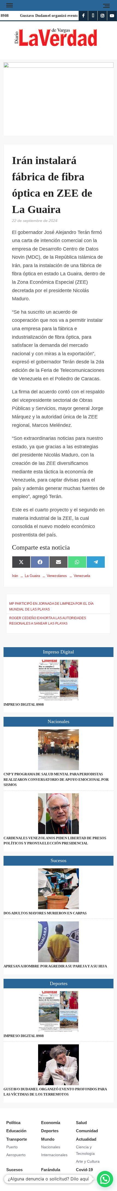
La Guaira (32, 576)
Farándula (50, 1169)
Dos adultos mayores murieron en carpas (45, 913)
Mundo (47, 1139)
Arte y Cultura (88, 1161)
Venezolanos (57, 576)
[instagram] (102, 15)
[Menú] (9, 5)
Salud (81, 1122)
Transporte (16, 1139)
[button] (105, 1179)
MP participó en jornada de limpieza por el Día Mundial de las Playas (51, 606)
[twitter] (93, 15)
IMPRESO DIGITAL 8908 (24, 704)
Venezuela (82, 576)
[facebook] (83, 15)
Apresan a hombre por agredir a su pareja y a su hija (55, 966)
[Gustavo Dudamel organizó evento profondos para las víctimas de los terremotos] (58, 1064)
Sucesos (14, 1169)
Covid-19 (84, 1169)
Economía (50, 1122)
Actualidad (86, 1139)
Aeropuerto (16, 1155)
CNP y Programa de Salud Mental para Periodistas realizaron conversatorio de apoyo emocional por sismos (56, 779)
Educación (16, 1130)
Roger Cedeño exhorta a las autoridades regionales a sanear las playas (47, 620)
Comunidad (87, 1130)
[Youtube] (112, 15)
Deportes (50, 1130)
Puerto (12, 1147)
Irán (15, 576)
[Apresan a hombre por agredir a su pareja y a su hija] (58, 941)
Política (13, 1122)
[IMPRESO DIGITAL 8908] (58, 680)
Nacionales (50, 1147)
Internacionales (54, 1155)
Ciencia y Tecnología (85, 1150)
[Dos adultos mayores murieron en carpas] (58, 888)
